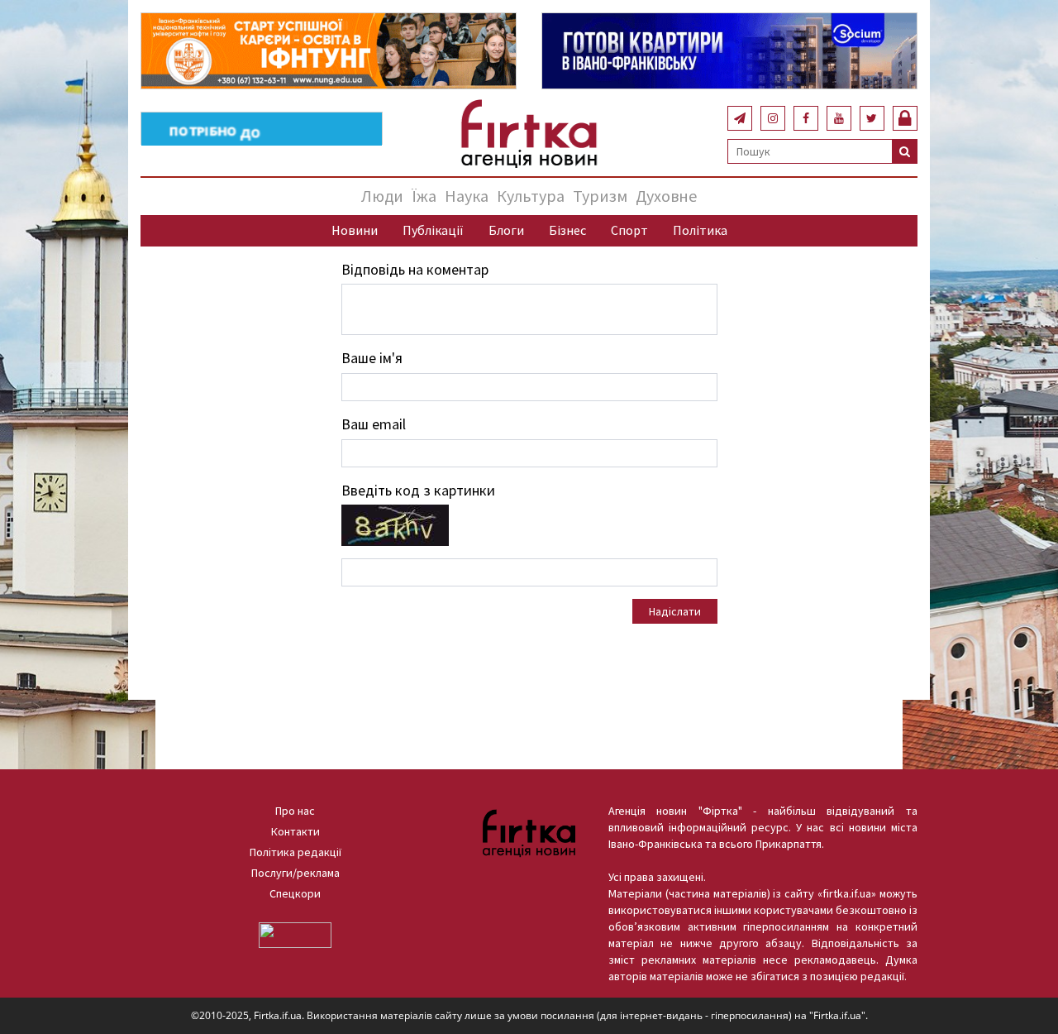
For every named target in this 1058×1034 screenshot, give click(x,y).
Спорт (629, 230)
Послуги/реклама (295, 872)
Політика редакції (295, 852)
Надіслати (675, 611)
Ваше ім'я (372, 357)
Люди (382, 195)
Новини (354, 230)
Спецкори (295, 893)
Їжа (424, 195)
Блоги (506, 230)
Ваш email (373, 423)
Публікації (433, 230)
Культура (531, 195)
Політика (700, 230)
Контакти (295, 831)
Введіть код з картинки (418, 490)
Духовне (666, 195)
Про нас (295, 810)
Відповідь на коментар (414, 269)
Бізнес (567, 230)
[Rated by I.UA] (295, 933)
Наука (466, 195)
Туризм (600, 195)
